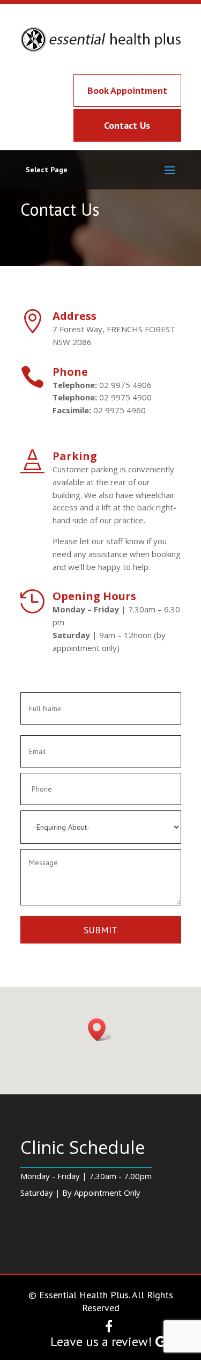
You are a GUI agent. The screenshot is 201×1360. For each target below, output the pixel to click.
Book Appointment (127, 90)
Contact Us (127, 125)
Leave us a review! (102, 1341)
